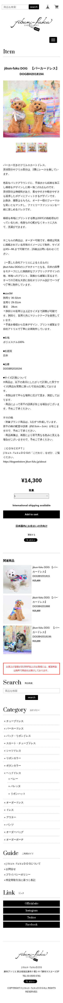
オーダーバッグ (14, 832)
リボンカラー (13, 758)
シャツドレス (13, 750)
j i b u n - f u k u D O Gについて (23, 863)
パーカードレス (14, 728)
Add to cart (31, 514)
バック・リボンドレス (18, 735)
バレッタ (15, 786)
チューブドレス (14, 721)
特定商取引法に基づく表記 (20, 880)
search (34, 6)
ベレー (14, 778)
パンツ (10, 824)
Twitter (31, 917)
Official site (31, 903)
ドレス (10, 809)
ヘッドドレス (13, 772)
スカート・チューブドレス (21, 743)
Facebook (31, 924)
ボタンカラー (13, 765)
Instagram (32, 910)
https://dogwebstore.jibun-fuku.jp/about (24, 461)
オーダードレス (14, 802)
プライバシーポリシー (18, 874)
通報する (31, 535)
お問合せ (11, 869)
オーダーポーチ (14, 839)
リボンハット (18, 793)
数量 (31, 490)
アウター (11, 817)
